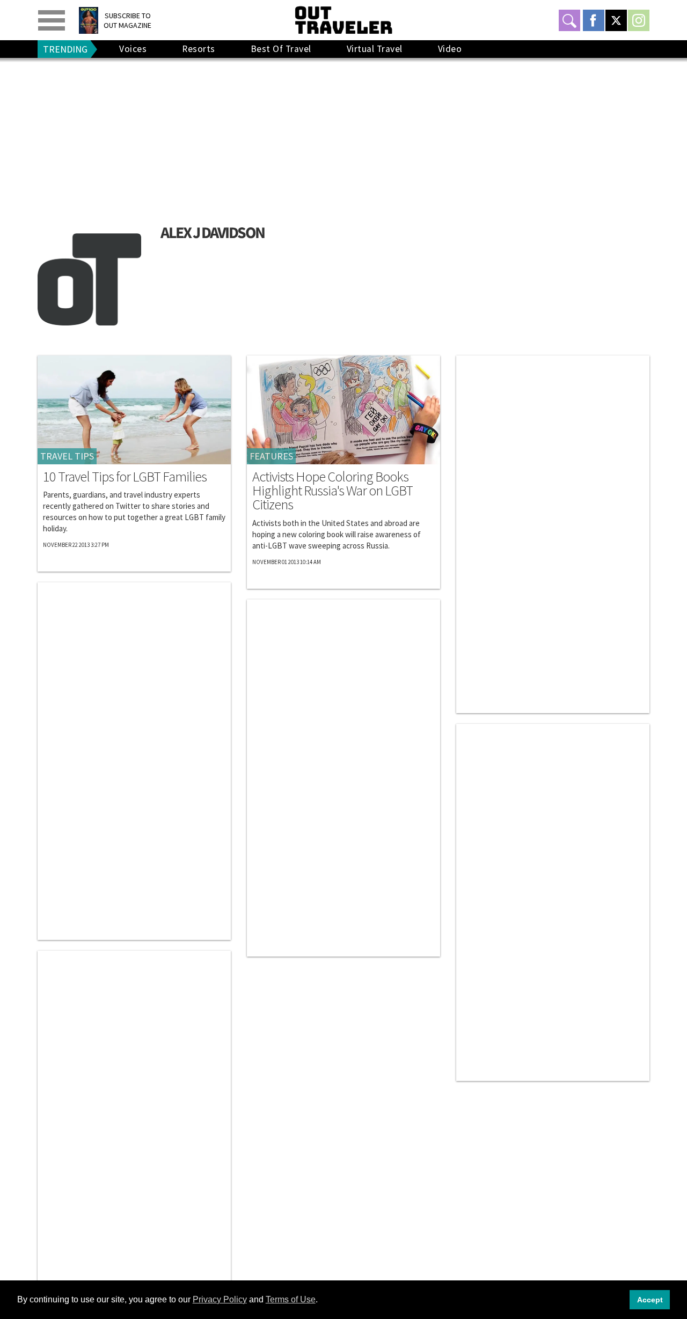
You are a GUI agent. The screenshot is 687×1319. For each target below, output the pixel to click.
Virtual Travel (375, 49)
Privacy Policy (220, 1299)
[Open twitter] (616, 20)
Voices (133, 49)
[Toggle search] (569, 20)
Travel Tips (67, 456)
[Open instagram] (638, 20)
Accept (650, 1299)
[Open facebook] (593, 20)
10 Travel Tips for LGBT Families (125, 477)
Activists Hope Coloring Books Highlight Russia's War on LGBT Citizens (332, 491)
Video (450, 49)
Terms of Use (291, 1299)
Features (271, 456)
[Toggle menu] (51, 20)
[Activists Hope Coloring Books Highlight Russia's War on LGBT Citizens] (343, 409)
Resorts (198, 49)
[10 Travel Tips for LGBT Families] (134, 409)
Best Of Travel (281, 49)
